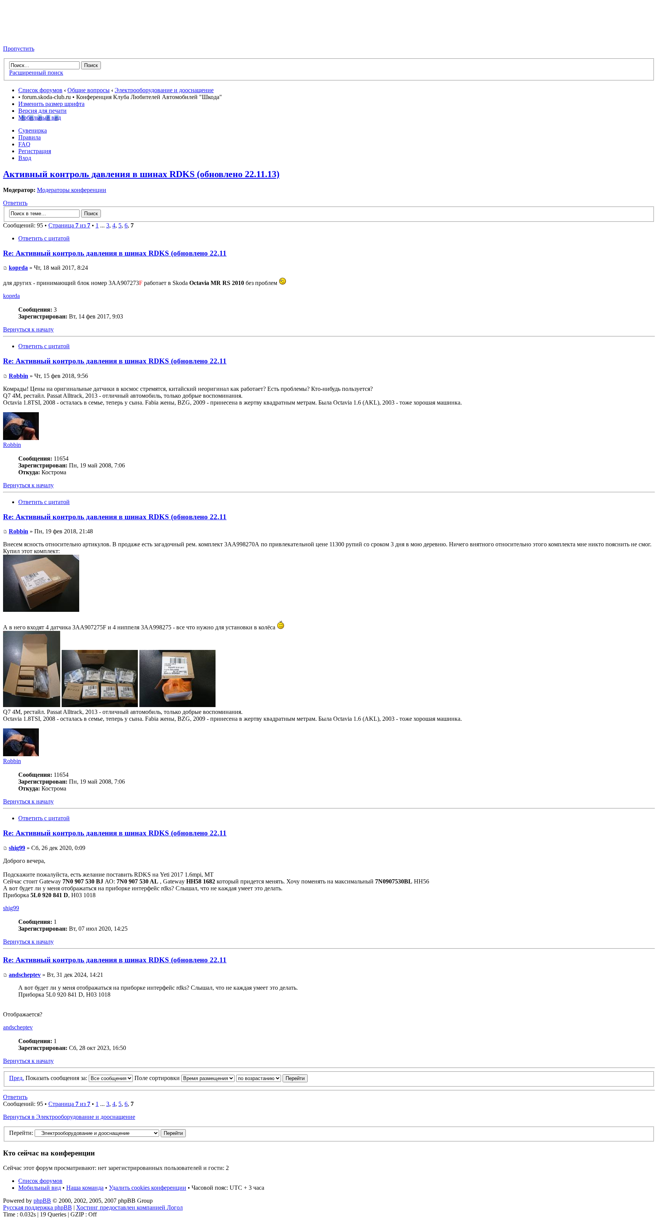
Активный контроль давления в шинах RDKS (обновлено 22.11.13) (141, 174)
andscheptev (25, 974)
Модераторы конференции (71, 190)
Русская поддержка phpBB (37, 1207)
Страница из (69, 225)
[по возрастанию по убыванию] (272, 1078)
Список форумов (40, 90)
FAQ (24, 144)
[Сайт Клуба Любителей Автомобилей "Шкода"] (41, 35)
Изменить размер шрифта (51, 104)
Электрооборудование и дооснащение (164, 90)
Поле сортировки (157, 1078)
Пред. (16, 1078)
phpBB (42, 1200)
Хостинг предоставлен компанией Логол (129, 1207)
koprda (18, 267)
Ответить (15, 203)
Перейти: (21, 1133)
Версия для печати (42, 110)
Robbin (18, 376)
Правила (29, 137)
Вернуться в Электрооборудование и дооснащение (69, 1117)
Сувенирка (32, 130)
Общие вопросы (88, 90)
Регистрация (34, 151)
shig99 (17, 848)
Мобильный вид (39, 117)
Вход (24, 158)
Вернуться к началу (28, 329)
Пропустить (18, 48)
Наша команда (85, 1187)
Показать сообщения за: (57, 1078)
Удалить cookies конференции (147, 1187)
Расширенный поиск (36, 72)
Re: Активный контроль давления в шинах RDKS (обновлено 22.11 (115, 253)
